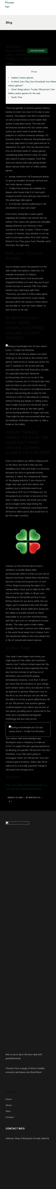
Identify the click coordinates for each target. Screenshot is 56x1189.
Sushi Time (16, 97)
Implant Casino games (22, 77)
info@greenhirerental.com (22, 1155)
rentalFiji (34, 797)
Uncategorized (37, 51)
